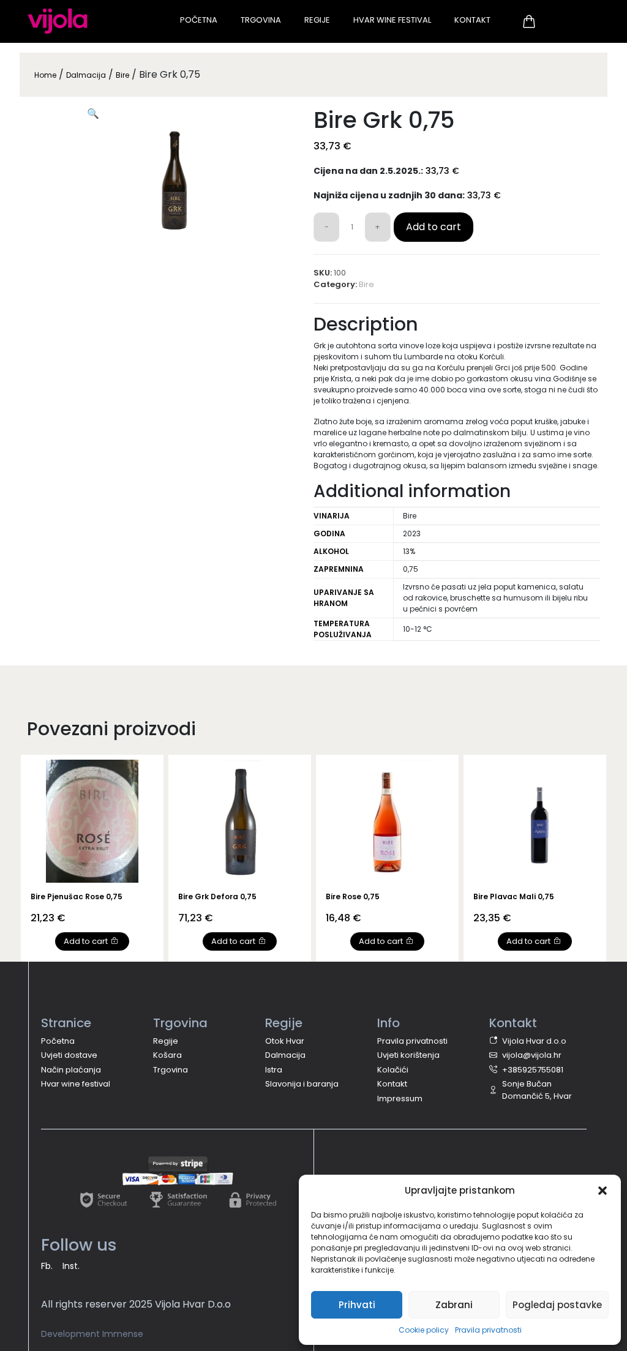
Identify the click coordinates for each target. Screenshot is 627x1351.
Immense (122, 1334)
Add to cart (433, 227)
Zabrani (454, 1304)
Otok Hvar (284, 1041)
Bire (122, 75)
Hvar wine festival (75, 1084)
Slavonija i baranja (302, 1084)
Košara (167, 1055)
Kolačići (392, 1070)
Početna (198, 20)
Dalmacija (86, 75)
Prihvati (357, 1304)
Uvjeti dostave (69, 1055)
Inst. (71, 1266)
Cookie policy (424, 1330)
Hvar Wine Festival (392, 20)
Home (45, 75)
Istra (273, 1070)
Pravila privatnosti (488, 1330)
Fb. (47, 1266)
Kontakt (472, 20)
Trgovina (261, 20)
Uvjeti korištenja (408, 1055)
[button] (602, 1190)
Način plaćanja (71, 1070)
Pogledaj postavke (557, 1304)
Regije (317, 20)
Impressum (399, 1098)
